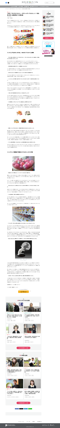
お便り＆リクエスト (35, 6)
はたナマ (8, 8)
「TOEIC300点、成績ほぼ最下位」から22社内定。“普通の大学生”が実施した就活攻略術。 (14, 337)
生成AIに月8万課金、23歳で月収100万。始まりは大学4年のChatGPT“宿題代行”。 (32, 337)
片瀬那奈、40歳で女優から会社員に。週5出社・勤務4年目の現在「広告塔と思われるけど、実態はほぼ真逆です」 (14, 371)
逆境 (32, 375)
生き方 (14, 320)
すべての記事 (15, 6)
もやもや (12, 375)
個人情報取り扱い (39, 421)
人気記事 (21, 6)
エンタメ (9, 320)
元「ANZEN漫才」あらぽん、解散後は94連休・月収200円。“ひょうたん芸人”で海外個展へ (32, 371)
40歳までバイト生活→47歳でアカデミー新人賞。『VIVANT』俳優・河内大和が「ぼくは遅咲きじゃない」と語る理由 (14, 316)
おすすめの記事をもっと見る (23, 347)
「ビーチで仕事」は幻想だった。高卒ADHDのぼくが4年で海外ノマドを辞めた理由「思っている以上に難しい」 (14, 392)
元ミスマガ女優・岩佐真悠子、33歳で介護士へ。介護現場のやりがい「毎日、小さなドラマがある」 (32, 316)
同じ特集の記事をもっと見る (23, 402)
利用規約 (33, 421)
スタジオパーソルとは (44, 6)
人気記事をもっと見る (48, 38)
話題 (11, 320)
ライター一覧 (28, 421)
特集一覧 (27, 6)
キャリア (32, 320)
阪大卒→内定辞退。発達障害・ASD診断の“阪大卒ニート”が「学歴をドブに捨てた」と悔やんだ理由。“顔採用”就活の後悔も (32, 392)
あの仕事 (26, 320)
